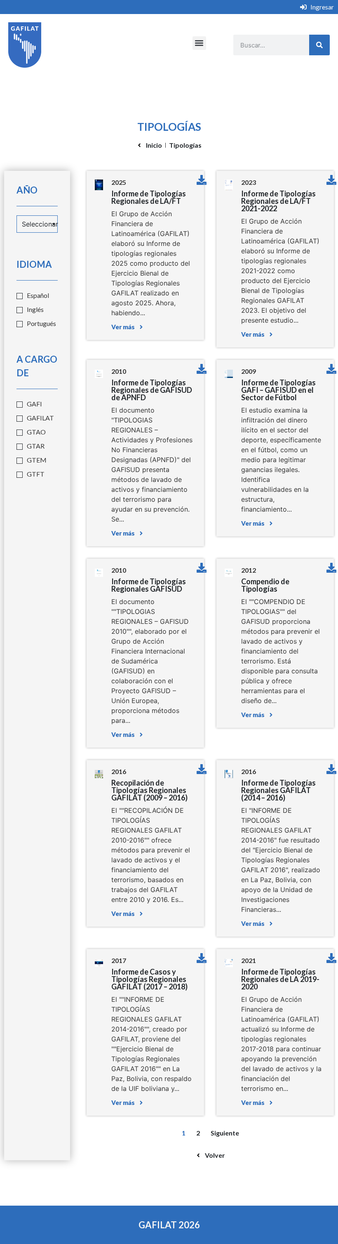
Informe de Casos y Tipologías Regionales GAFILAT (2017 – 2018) (149, 979)
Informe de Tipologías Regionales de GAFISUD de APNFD (151, 390)
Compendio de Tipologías (265, 585)
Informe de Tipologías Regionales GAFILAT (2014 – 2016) (278, 790)
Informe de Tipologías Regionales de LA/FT (148, 197)
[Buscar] (319, 45)
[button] (199, 43)
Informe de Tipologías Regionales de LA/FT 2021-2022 (278, 201)
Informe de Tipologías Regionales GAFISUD (148, 585)
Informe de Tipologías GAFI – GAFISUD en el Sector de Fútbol (278, 390)
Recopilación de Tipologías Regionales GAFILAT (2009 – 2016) (149, 790)
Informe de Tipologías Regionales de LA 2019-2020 (280, 979)
